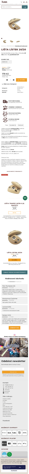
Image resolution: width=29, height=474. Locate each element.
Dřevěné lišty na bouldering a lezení (20, 88)
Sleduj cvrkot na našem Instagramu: (15, 336)
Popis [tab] (6, 125)
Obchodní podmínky (7, 413)
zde (21, 463)
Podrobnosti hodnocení (21, 46)
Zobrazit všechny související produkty (14, 272)
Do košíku (22, 79)
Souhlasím (14, 470)
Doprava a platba (7, 398)
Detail (14, 212)
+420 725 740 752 (9, 388)
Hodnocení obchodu (14, 278)
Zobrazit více (14, 327)
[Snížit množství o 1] (7, 80)
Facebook (7, 389)
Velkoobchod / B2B (7, 409)
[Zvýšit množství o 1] (13, 80)
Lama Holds (9, 70)
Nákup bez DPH (6, 411)
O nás (4, 402)
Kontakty (5, 400)
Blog (4, 405)
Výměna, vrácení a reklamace (9, 414)
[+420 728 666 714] (21, 2)
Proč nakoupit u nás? (8, 406)
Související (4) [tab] (13, 125)
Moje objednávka (7, 416)
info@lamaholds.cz (9, 385)
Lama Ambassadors (7, 403)
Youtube (7, 392)
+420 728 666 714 (9, 386)
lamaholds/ (7, 391)
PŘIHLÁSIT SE (13, 372)
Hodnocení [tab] (20, 125)
